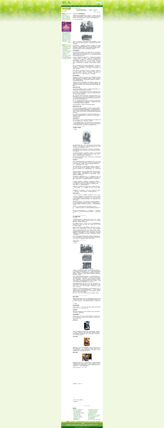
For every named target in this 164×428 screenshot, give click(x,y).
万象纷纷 (83, 6)
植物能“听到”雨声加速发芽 (66, 48)
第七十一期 (67, 10)
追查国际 (85, 424)
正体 (101, 4)
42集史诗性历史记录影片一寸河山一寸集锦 (80, 367)
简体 (99, 4)
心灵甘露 (96, 6)
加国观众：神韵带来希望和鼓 (66, 32)
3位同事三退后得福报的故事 (66, 19)
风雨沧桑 (78, 6)
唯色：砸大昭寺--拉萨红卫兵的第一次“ (93, 416)
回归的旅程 (98, 421)
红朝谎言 (79, 8)
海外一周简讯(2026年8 (66, 56)
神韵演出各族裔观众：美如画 (66, 34)
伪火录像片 (73, 421)
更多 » (66, 11)
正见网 (90, 425)
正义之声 (100, 6)
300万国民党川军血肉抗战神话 (77, 416)
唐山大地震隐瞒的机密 (91, 418)
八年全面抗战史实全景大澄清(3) (92, 410)
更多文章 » (69, 42)
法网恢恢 (82, 424)
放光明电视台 (74, 425)
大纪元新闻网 (68, 424)
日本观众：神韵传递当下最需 (66, 35)
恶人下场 (87, 421)
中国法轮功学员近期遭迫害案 (67, 57)
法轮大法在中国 (92, 421)
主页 (73, 8)
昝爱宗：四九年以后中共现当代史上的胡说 (94, 419)
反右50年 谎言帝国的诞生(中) (77, 410)
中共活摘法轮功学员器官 (80, 421)
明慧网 (67, 425)
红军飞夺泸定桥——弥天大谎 (77, 417)
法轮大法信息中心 (85, 425)
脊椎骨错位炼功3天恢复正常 (67, 46)
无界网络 (74, 424)
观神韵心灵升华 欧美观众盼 (66, 36)
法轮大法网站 (96, 424)
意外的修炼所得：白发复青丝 (67, 50)
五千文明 (66, 6)
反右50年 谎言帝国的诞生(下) (77, 411)
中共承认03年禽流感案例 (91, 417)
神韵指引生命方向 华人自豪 (66, 40)
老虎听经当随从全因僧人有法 (66, 18)
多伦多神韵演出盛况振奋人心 (66, 33)
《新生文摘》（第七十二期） (67, 47)
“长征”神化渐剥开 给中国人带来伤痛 (93, 409)
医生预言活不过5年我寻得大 (67, 55)
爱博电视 (81, 425)
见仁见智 (91, 6)
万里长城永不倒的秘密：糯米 (67, 58)
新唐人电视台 (78, 424)
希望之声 (78, 425)
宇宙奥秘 (74, 6)
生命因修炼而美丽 (65, 49)
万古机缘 (70, 6)
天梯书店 (70, 425)
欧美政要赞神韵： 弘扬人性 (66, 41)
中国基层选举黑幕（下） (76, 419)
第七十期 (63, 11)
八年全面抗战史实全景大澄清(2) (92, 411)
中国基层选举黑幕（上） (76, 418)
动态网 (72, 424)
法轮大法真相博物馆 (90, 424)
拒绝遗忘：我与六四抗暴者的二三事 (78, 409)
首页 (62, 6)
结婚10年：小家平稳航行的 (66, 17)
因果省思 (87, 6)
